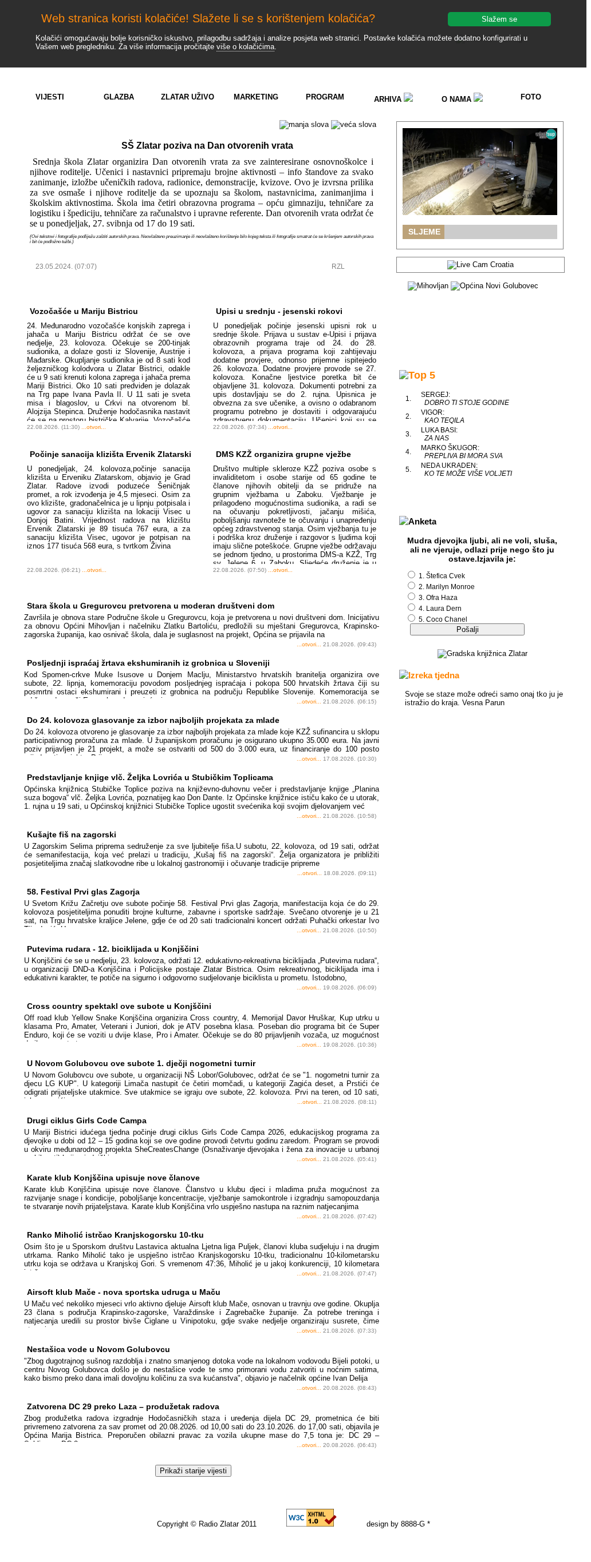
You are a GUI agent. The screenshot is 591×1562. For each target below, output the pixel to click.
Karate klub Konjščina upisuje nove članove (113, 1177)
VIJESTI (50, 97)
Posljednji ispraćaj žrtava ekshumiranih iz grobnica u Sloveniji (148, 662)
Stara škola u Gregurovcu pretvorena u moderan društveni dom (150, 605)
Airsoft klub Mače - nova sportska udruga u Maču (123, 1292)
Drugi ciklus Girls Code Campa (87, 1120)
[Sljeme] (480, 171)
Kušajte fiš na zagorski (71, 834)
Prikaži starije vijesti (193, 1470)
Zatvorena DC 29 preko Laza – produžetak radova (123, 1406)
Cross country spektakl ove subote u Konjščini (119, 1006)
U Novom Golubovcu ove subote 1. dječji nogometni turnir (141, 1063)
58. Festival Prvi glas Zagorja (83, 891)
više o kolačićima (245, 46)
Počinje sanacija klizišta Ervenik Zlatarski (110, 454)
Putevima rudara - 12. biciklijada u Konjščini (113, 948)
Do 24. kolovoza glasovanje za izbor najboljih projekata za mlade (153, 720)
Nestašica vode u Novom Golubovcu (98, 1349)
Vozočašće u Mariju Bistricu (84, 311)
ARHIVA (389, 99)
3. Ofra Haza (438, 598)
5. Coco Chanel (443, 619)
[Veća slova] (353, 124)
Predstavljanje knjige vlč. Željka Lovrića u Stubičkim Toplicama (150, 777)
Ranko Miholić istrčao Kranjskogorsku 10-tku (115, 1234)
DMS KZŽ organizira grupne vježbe (283, 454)
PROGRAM (325, 97)
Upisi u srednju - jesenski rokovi (279, 311)
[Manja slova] (304, 124)
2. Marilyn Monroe (447, 587)
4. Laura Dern (440, 609)
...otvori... (93, 427)
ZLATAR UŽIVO (187, 97)
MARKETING (256, 97)
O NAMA (458, 99)
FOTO (531, 97)
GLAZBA (119, 97)
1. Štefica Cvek (442, 576)
